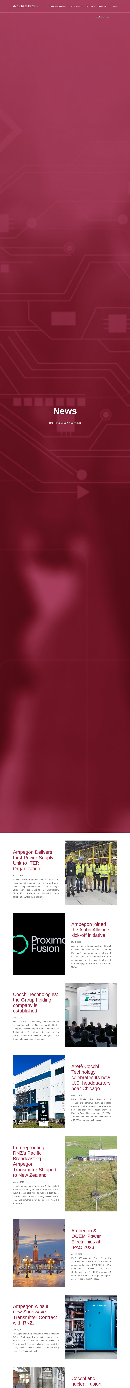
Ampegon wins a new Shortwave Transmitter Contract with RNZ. (35, 1315)
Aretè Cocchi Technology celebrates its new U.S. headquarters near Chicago (91, 1077)
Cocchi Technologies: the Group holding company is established (35, 1003)
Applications (75, 6)
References (102, 6)
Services (89, 6)
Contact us (100, 17)
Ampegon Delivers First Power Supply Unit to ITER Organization (33, 860)
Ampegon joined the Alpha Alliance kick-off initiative (90, 930)
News (115, 6)
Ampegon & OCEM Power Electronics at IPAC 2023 (86, 1239)
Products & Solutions (57, 6)
